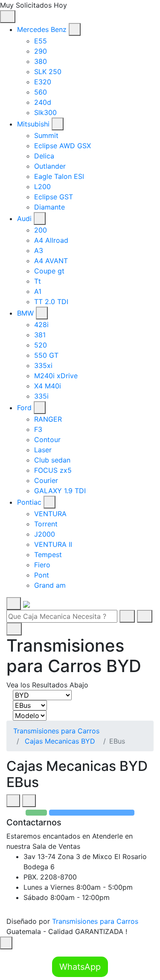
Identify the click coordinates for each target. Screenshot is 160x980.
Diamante (49, 207)
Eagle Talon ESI (59, 176)
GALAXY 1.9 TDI (60, 490)
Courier (46, 480)
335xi (43, 365)
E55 (40, 41)
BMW (25, 313)
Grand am (50, 585)
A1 (37, 291)
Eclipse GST (53, 197)
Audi (24, 218)
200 (40, 230)
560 (40, 92)
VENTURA (50, 513)
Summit (46, 135)
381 (40, 334)
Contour (47, 439)
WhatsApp (80, 967)
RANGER (48, 419)
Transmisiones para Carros (56, 731)
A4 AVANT (51, 260)
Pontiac (29, 502)
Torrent (46, 524)
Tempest (48, 554)
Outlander (50, 166)
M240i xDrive (56, 375)
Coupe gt (49, 271)
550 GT (46, 355)
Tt (37, 281)
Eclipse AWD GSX (62, 145)
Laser (43, 449)
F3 (38, 429)
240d (42, 102)
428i (41, 324)
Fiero (42, 564)
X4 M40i (47, 386)
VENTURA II (53, 544)
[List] (29, 800)
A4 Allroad (51, 240)
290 (40, 51)
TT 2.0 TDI (51, 301)
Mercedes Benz (42, 29)
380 (40, 61)
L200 (42, 186)
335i (41, 396)
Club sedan (52, 460)
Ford (24, 407)
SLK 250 (47, 71)
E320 (42, 82)
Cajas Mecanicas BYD (60, 741)
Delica (44, 156)
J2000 (44, 534)
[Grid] (13, 800)
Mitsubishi (33, 124)
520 (40, 345)
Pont (41, 575)
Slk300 (45, 112)
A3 (38, 250)
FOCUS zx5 (53, 470)
